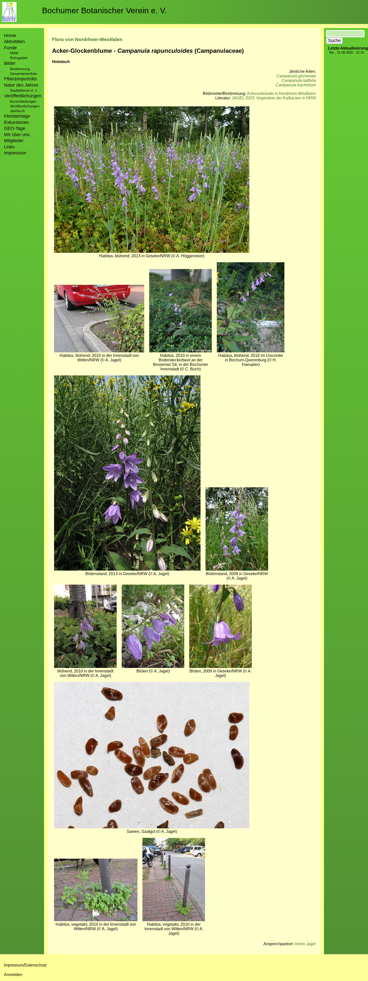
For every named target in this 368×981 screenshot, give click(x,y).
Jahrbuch (17, 111)
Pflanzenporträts (20, 78)
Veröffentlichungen (25, 106)
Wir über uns (17, 134)
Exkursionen (16, 122)
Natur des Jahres (21, 85)
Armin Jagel (305, 944)
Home (10, 35)
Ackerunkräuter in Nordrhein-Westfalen (281, 93)
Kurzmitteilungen (23, 101)
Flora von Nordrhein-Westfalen (87, 39)
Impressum (15, 152)
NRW (14, 53)
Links (9, 146)
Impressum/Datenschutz (25, 965)
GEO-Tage (14, 128)
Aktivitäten (14, 41)
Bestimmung (20, 69)
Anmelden (13, 974)
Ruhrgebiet (19, 58)
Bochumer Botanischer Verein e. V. (104, 10)
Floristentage (17, 116)
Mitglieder (14, 140)
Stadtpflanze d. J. (24, 90)
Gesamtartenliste (23, 74)
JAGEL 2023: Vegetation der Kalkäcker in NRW (274, 98)
